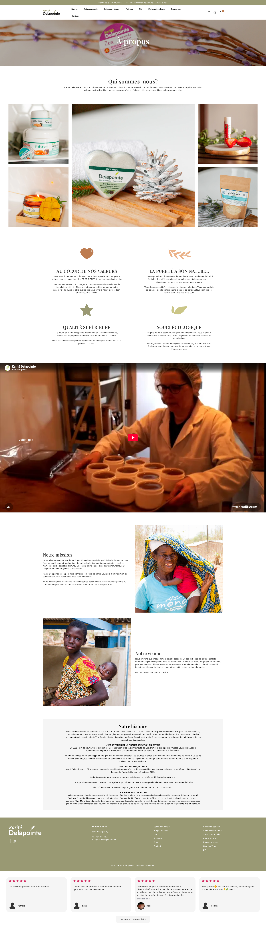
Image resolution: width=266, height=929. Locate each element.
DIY (140, 9)
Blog (156, 842)
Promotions (176, 9)
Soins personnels (162, 827)
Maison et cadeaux (156, 9)
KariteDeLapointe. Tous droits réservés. (136, 865)
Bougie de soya (161, 830)
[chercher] (209, 12)
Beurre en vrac (210, 838)
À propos (158, 838)
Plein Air (129, 9)
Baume (74, 9)
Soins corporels (90, 9)
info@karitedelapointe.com (104, 839)
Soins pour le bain (211, 834)
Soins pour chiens (111, 9)
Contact (75, 16)
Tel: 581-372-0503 (100, 837)
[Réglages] (215, 12)
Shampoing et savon (212, 830)
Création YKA (209, 846)
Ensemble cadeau (211, 827)
